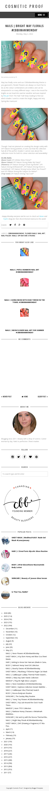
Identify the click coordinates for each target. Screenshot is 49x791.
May (7, 650)
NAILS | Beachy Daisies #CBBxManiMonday (23, 668)
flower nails (31, 233)
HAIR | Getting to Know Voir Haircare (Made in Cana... (26, 662)
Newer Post (7, 396)
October (9, 635)
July (7, 644)
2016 (6, 757)
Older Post (42, 396)
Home (26, 396)
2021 (6, 741)
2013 (6, 766)
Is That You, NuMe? (20, 592)
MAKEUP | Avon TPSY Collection (18, 708)
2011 (6, 772)
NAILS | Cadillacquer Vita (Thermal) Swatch (22, 690)
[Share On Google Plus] (19, 225)
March (8, 732)
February (9, 735)
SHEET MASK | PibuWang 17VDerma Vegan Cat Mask (26, 671)
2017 (6, 754)
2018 (6, 751)
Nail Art (41, 233)
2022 (6, 625)
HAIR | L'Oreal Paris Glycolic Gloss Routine (30, 551)
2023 (6, 622)
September (10, 638)
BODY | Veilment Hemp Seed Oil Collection (22, 665)
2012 (6, 769)
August (8, 641)
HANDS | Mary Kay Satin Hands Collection (22, 678)
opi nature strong (26, 235)
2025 (6, 616)
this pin (6, 96)
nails (14, 235)
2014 (6, 763)
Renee (41, 216)
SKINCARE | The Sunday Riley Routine (20, 696)
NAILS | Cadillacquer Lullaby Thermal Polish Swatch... (26, 675)
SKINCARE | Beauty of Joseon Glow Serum (29, 578)
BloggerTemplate (37, 788)
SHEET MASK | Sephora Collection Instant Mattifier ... (26, 687)
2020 (6, 745)
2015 (6, 760)
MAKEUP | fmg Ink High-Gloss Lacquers (21, 681)
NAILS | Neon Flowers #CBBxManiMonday (22, 653)
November (10, 632)
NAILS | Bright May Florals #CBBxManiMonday (24, 720)
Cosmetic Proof (24, 6)
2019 (6, 747)
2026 (6, 613)
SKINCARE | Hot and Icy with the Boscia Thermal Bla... (27, 717)
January (9, 738)
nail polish (6, 235)
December (10, 628)
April (7, 729)
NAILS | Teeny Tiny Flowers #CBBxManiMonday (24, 699)
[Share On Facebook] (15, 225)
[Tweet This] (10, 225)
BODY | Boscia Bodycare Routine (19, 693)
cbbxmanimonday (16, 233)
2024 (6, 619)
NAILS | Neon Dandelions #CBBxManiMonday (24, 684)
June (7, 647)
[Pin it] (24, 225)
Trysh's (5, 219)
